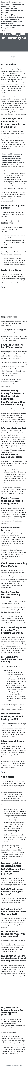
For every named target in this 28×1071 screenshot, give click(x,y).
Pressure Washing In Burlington (12, 431)
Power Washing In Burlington (11, 221)
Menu (3, 30)
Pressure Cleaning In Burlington (15, 650)
